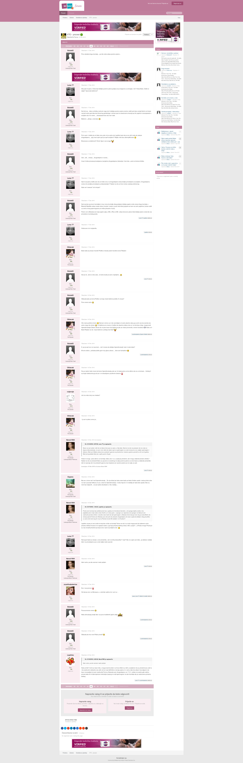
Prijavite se (129, 708)
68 (107, 46)
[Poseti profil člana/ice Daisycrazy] (158, 69)
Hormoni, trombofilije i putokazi (169, 53)
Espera (142, 334)
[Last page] (116, 46)
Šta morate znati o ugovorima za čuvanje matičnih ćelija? (169, 164)
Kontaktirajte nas (121, 758)
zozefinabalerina (136, 334)
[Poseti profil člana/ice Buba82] (70, 57)
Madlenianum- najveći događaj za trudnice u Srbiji (168, 132)
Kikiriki (145, 334)
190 (71, 669)
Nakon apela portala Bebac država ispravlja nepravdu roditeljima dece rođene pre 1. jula (170, 140)
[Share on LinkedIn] (71, 728)
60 (81, 46)
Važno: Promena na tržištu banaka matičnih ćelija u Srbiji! (168, 148)
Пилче (76, 37)
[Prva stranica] (63, 46)
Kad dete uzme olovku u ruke (169, 98)
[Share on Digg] (74, 728)
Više (179, 18)
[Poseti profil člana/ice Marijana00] (158, 54)
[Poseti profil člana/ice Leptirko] (70, 661)
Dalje (112, 46)
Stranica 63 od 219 (124, 46)
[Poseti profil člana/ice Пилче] (63, 35)
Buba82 (70, 50)
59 (77, 46)
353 (71, 599)
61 (84, 46)
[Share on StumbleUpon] (83, 728)
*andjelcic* (169, 99)
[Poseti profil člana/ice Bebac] (158, 132)
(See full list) (167, 172)
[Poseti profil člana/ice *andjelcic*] (158, 98)
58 (74, 46)
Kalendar (71, 13)
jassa (133, 596)
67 (104, 46)
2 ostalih (145, 596)
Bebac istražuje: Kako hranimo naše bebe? (167, 157)
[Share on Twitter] (65, 728)
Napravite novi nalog (85, 710)
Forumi (63, 13)
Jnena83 (169, 86)
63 (91, 46)
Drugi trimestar (165, 68)
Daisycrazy (169, 70)
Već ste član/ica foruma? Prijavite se (158, 3)
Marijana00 (169, 55)
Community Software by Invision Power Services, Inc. (121, 760)
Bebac (168, 134)
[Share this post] (152, 50)
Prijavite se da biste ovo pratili (133, 34)
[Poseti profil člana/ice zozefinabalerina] (70, 591)
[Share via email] (86, 728)
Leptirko (145, 218)
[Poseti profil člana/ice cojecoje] (70, 398)
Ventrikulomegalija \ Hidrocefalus (170, 111)
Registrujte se (177, 3)
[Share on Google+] (68, 728)
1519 (70, 406)
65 (97, 46)
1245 (70, 65)
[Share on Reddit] (80, 728)
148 (71, 454)
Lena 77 (70, 85)
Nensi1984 (70, 440)
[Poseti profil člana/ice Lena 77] (70, 91)
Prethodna (69, 46)
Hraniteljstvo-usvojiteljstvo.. (169, 84)
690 (71, 261)
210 (71, 491)
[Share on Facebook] (62, 728)
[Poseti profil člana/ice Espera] (70, 483)
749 (71, 99)
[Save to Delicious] (77, 728)
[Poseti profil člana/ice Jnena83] (158, 85)
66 (101, 46)
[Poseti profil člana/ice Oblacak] (70, 253)
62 (87, 46)
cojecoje (70, 391)
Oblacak (70, 247)
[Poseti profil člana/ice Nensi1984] (70, 446)
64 (94, 46)
